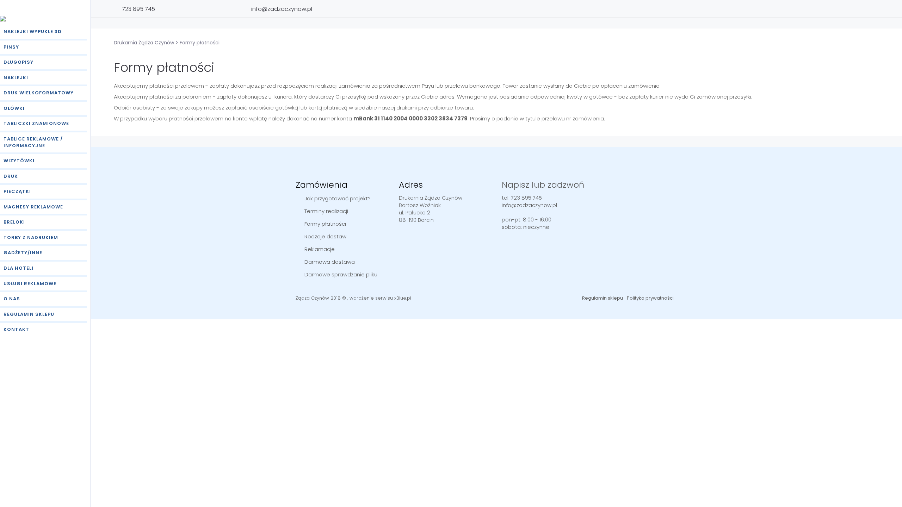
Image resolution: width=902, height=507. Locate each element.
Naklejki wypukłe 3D (33, 31)
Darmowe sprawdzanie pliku (340, 274)
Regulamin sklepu (29, 314)
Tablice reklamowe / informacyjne (33, 142)
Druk (11, 176)
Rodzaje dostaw (325, 236)
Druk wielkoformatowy (39, 92)
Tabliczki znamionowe (36, 123)
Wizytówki (19, 160)
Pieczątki (17, 191)
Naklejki (16, 77)
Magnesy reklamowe (33, 207)
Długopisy (18, 62)
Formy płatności (325, 223)
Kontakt (16, 329)
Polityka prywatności (650, 298)
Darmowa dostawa (329, 261)
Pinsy (11, 47)
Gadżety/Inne (23, 252)
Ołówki (14, 108)
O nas (12, 298)
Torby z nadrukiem (31, 237)
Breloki (14, 222)
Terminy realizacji (326, 211)
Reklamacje (319, 249)
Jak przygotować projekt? (337, 198)
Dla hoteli (18, 268)
